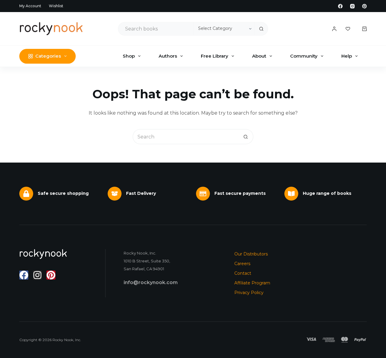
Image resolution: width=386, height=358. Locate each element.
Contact (242, 273)
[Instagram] (352, 6)
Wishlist (56, 6)
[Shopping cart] (364, 29)
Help (346, 56)
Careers (242, 263)
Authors (168, 56)
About (259, 56)
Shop (129, 56)
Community (304, 56)
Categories (48, 56)
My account (30, 6)
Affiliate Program (252, 283)
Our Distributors (251, 254)
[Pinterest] (364, 6)
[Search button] (261, 29)
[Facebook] (340, 6)
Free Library (214, 56)
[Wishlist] (348, 29)
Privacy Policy (249, 292)
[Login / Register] (334, 29)
